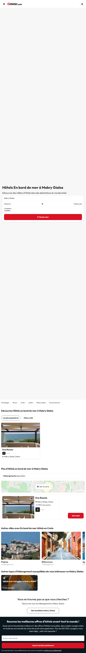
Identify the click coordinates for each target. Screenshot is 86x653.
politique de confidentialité (52, 650)
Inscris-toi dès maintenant (43, 645)
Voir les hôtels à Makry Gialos (43, 610)
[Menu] (4, 4)
